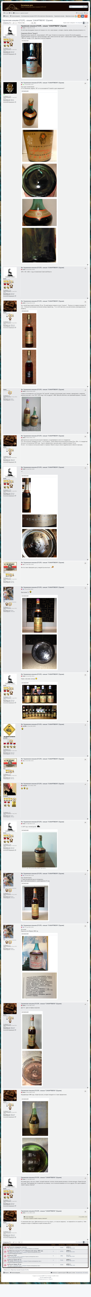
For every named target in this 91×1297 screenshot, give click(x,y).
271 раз (12, 581)
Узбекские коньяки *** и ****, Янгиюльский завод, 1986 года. (26, 1250)
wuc (4, 94)
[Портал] (12, 7)
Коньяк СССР (13, 1255)
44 (9, 395)
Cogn (10, 1265)
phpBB (42, 1275)
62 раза (12, 400)
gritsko (4, 312)
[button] (88, 23)
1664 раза (12, 325)
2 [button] (85, 23)
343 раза (12, 51)
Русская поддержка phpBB (45, 1277)
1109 (10, 96)
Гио (4, 600)
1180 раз (13, 326)
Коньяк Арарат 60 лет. (15, 1259)
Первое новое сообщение (69, 22)
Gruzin (4, 36)
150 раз (12, 816)
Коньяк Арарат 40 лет (15, 1264)
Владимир (5, 796)
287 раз (12, 582)
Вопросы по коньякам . (34, 1248)
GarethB (11, 1261)
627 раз (12, 52)
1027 (10, 578)
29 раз (11, 398)
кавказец (11, 1248)
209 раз (12, 100)
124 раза (13, 611)
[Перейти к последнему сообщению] (70, 1247)
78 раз (11, 815)
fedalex (5, 389)
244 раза (12, 752)
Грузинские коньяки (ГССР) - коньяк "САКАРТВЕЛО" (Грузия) (27, 20)
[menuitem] (10, 13)
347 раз (12, 753)
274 (9, 607)
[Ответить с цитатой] (85, 26)
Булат (9, 1256)
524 (9, 749)
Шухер (10, 1252)
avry (4, 571)
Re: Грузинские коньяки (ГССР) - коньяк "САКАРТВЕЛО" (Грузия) (42, 82)
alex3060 (5, 737)
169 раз (12, 99)
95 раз (11, 610)
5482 (10, 321)
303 (9, 812)
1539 (10, 48)
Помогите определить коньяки (18, 1247)
